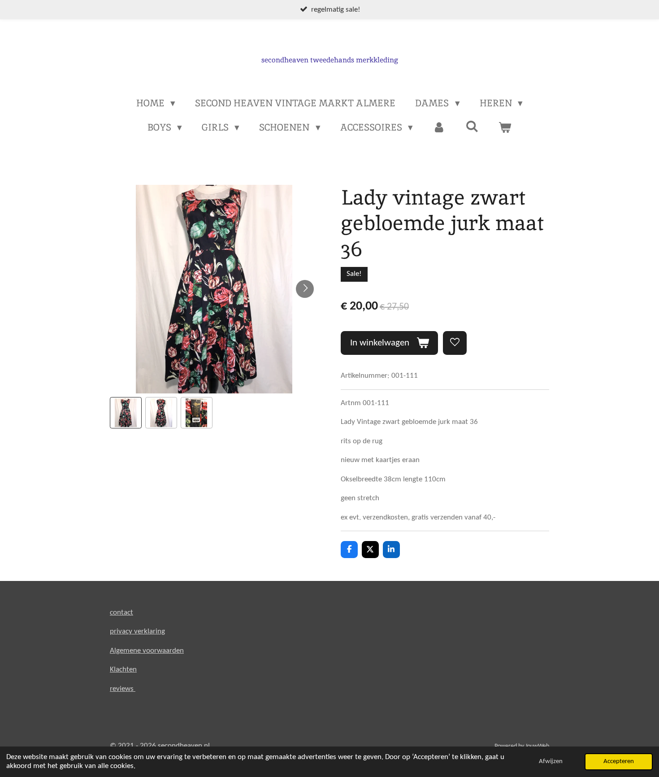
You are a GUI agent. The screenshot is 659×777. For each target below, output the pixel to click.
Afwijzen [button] (551, 761)
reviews (122, 689)
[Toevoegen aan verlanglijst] (455, 343)
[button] (126, 413)
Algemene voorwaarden (147, 651)
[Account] (439, 127)
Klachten (123, 669)
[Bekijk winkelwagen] (505, 127)
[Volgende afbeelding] (305, 289)
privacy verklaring (137, 631)
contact (121, 612)
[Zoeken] (472, 126)
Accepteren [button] (618, 761)
